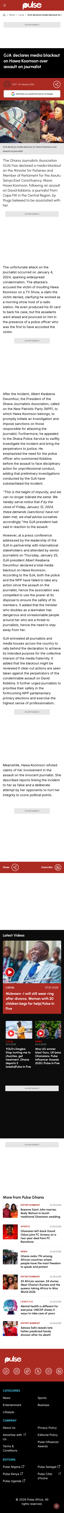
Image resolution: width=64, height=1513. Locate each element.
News (12, 15)
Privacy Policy (47, 1427)
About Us (9, 1427)
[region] (32, 1051)
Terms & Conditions (10, 1448)
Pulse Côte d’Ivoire (45, 1476)
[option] (19, 1052)
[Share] (56, 84)
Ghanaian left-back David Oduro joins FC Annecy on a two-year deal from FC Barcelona (38, 1236)
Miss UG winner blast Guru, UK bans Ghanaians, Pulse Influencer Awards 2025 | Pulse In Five (48, 1056)
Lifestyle (27, 1301)
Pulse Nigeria (11, 1467)
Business (43, 1405)
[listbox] (33, 1051)
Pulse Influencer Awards (48, 1444)
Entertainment (30, 1205)
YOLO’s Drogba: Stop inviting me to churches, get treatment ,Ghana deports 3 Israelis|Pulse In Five (18, 1057)
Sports (25, 1226)
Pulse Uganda (12, 1481)
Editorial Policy (48, 1435)
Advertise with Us (12, 1437)
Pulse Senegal (47, 1467)
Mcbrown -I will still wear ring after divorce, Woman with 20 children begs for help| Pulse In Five (30, 1001)
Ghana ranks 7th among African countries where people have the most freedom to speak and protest (41, 1261)
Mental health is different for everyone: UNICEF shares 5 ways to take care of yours (39, 1310)
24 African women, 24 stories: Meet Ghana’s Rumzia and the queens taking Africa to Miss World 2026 (40, 1286)
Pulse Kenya (11, 1474)
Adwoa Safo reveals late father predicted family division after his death (37, 1331)
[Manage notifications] (56, 1506)
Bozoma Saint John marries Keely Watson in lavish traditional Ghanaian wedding (40, 1213)
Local (21, 15)
